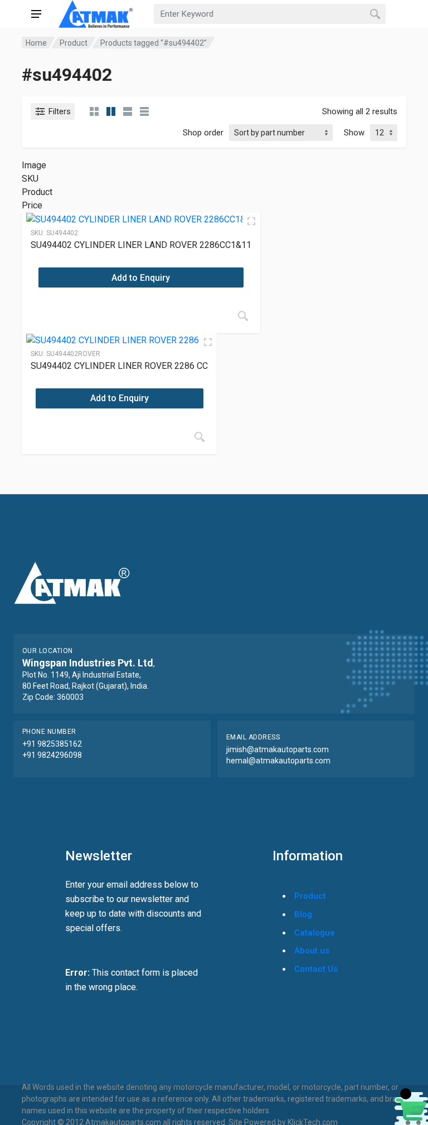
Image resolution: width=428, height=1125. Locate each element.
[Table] (144, 111)
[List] (127, 111)
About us (311, 951)
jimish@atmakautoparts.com (277, 749)
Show (354, 133)
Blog (303, 914)
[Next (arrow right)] (408, 563)
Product (73, 42)
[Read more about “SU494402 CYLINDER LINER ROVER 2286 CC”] (199, 437)
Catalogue (314, 933)
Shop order (203, 133)
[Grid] (94, 111)
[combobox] (270, 14)
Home (36, 42)
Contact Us (316, 969)
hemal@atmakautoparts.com (278, 760)
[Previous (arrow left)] (19, 563)
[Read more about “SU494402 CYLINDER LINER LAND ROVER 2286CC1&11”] (243, 316)
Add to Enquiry (140, 277)
